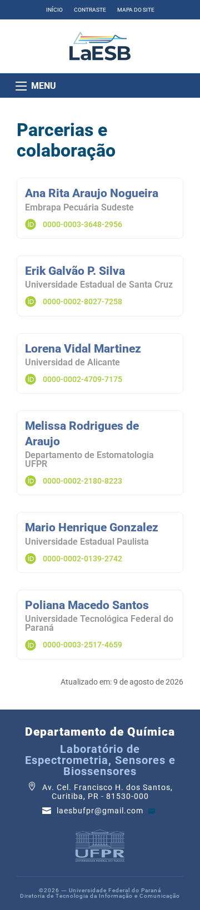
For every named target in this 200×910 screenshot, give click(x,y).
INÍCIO (54, 10)
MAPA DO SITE (135, 10)
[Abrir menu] (21, 86)
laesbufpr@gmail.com (101, 811)
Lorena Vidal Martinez (83, 348)
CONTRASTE (90, 10)
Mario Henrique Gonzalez (91, 527)
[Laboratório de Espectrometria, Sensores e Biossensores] (100, 46)
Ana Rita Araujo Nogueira (91, 193)
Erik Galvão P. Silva (75, 271)
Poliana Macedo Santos (87, 605)
